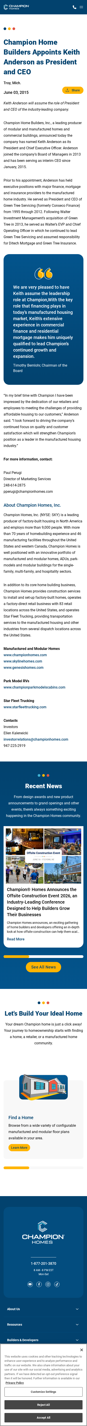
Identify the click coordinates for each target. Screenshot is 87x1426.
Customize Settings (43, 1391)
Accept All (43, 1417)
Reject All (43, 1404)
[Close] (82, 1350)
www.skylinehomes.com (23, 661)
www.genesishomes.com (24, 667)
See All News (43, 967)
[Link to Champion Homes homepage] (16, 7)
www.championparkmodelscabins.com (34, 687)
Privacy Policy (15, 1382)
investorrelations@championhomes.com (36, 739)
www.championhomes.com (25, 655)
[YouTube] (30, 1284)
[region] (43, 1385)
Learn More (19, 1147)
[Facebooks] (39, 1284)
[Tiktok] (57, 1284)
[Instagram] (48, 1284)
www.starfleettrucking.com (25, 707)
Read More (16, 939)
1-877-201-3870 (43, 1263)
